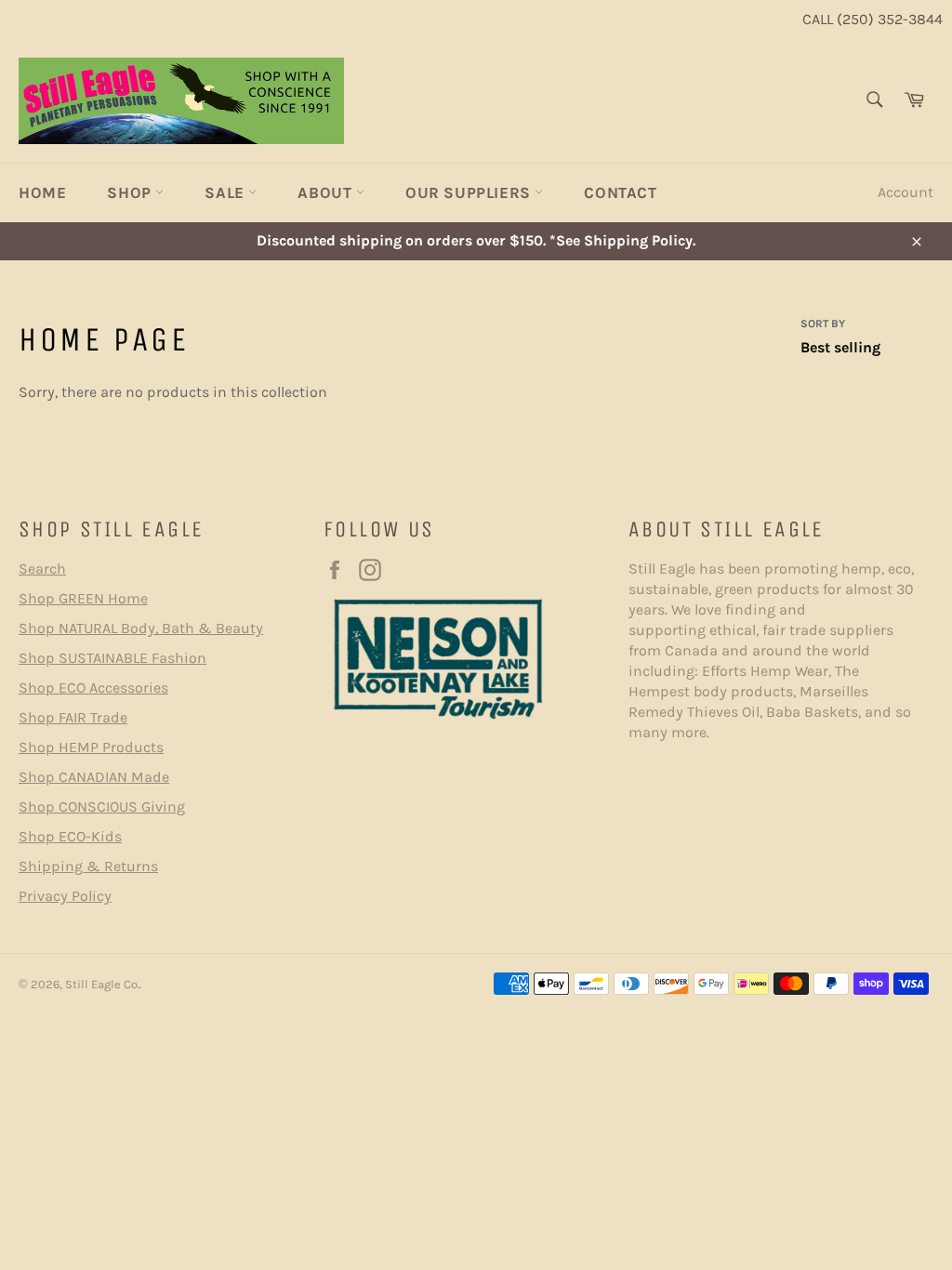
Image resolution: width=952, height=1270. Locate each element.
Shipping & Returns (88, 866)
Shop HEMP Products (91, 747)
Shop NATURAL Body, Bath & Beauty (141, 628)
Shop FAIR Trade (73, 717)
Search (42, 568)
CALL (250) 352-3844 (872, 19)
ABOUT (327, 192)
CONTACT (620, 192)
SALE (226, 192)
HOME (42, 192)
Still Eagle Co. (102, 984)
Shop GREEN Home (83, 598)
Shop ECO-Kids (70, 836)
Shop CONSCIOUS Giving (102, 806)
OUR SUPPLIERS (470, 192)
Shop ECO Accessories (93, 687)
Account (905, 192)
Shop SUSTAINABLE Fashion (112, 658)
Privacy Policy (65, 896)
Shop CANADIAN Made (94, 777)
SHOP (131, 192)
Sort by (822, 323)
